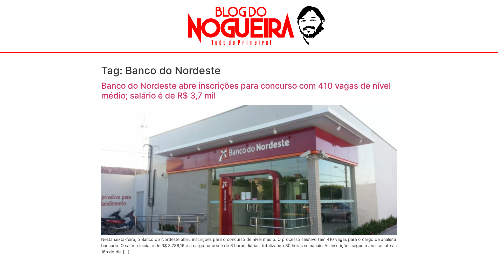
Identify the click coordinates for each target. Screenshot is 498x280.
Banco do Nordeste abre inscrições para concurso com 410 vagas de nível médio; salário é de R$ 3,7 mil (246, 91)
